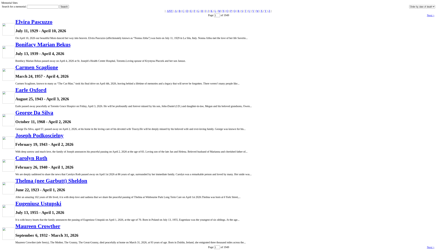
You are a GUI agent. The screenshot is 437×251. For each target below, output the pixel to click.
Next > (430, 15)
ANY (170, 11)
